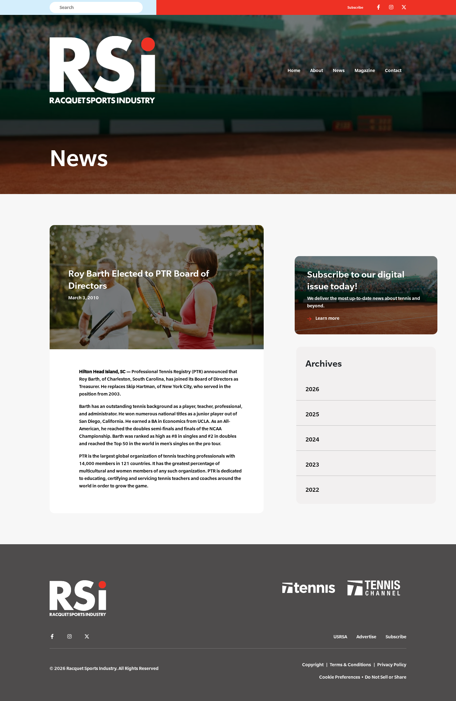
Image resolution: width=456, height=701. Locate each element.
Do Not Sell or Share (385, 677)
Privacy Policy (391, 664)
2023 (312, 464)
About (316, 70)
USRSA (340, 636)
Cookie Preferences (339, 677)
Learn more (327, 318)
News (339, 70)
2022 (312, 489)
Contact (393, 70)
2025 (312, 414)
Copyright (313, 664)
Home (294, 70)
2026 (312, 389)
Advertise (366, 636)
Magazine (365, 70)
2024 (312, 439)
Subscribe (355, 7)
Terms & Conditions (350, 664)
